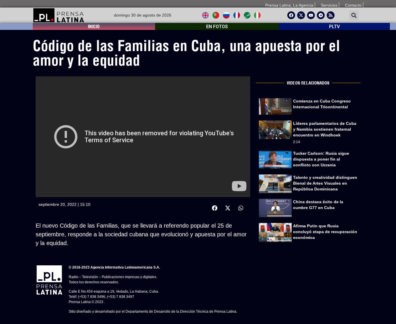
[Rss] (331, 15)
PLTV (334, 26)
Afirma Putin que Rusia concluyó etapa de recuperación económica (325, 232)
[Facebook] (291, 15)
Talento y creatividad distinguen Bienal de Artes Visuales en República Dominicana (325, 183)
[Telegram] (321, 15)
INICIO (94, 26)
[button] (354, 15)
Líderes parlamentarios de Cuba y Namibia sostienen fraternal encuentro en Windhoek (324, 129)
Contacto (353, 5)
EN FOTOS (217, 26)
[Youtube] (311, 15)
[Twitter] (301, 15)
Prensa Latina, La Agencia (289, 5)
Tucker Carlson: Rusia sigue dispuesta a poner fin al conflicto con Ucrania (321, 159)
